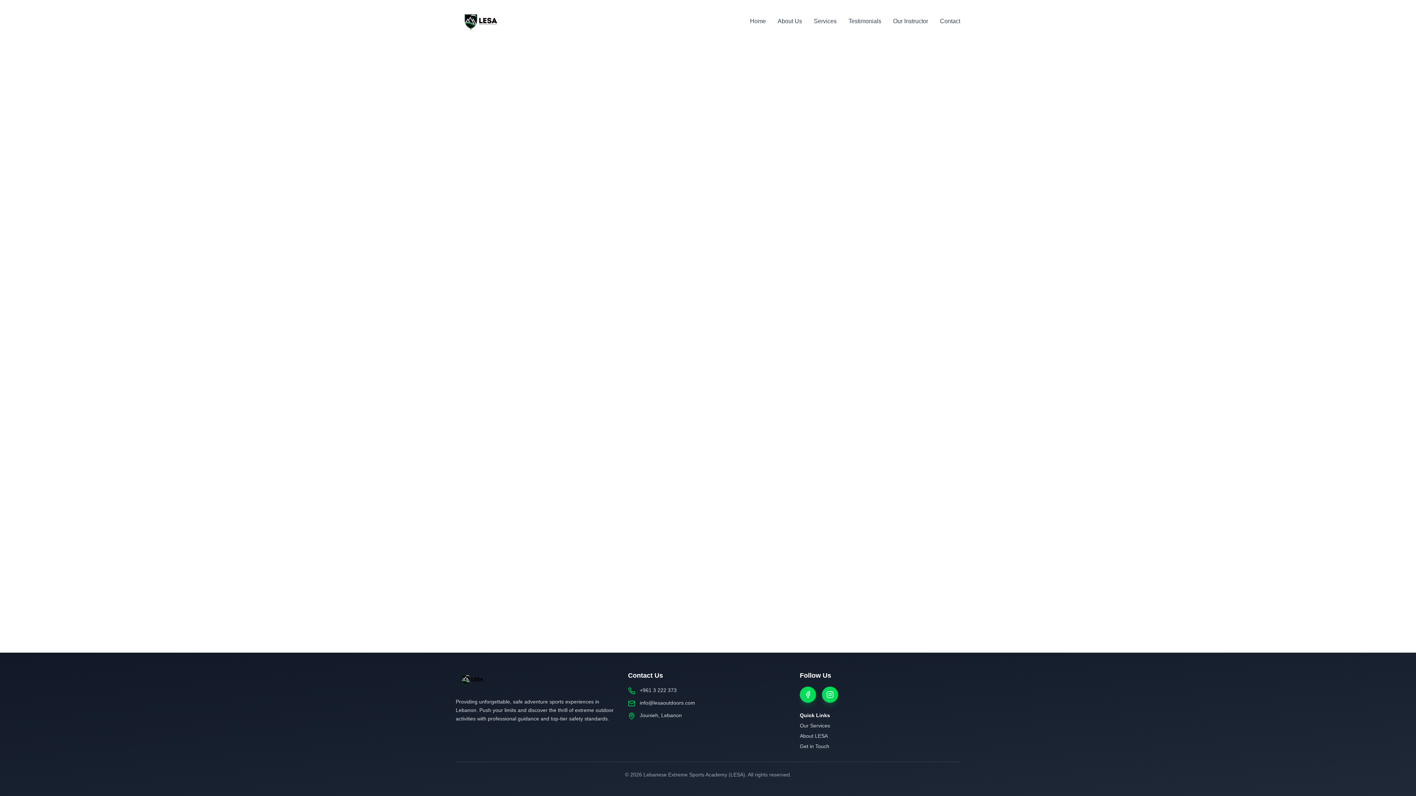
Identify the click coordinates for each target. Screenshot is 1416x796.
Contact (950, 21)
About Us (790, 21)
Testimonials (864, 21)
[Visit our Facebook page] (808, 695)
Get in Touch (814, 746)
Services (825, 21)
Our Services (815, 726)
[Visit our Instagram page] (830, 695)
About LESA (814, 736)
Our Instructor (910, 21)
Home (758, 21)
